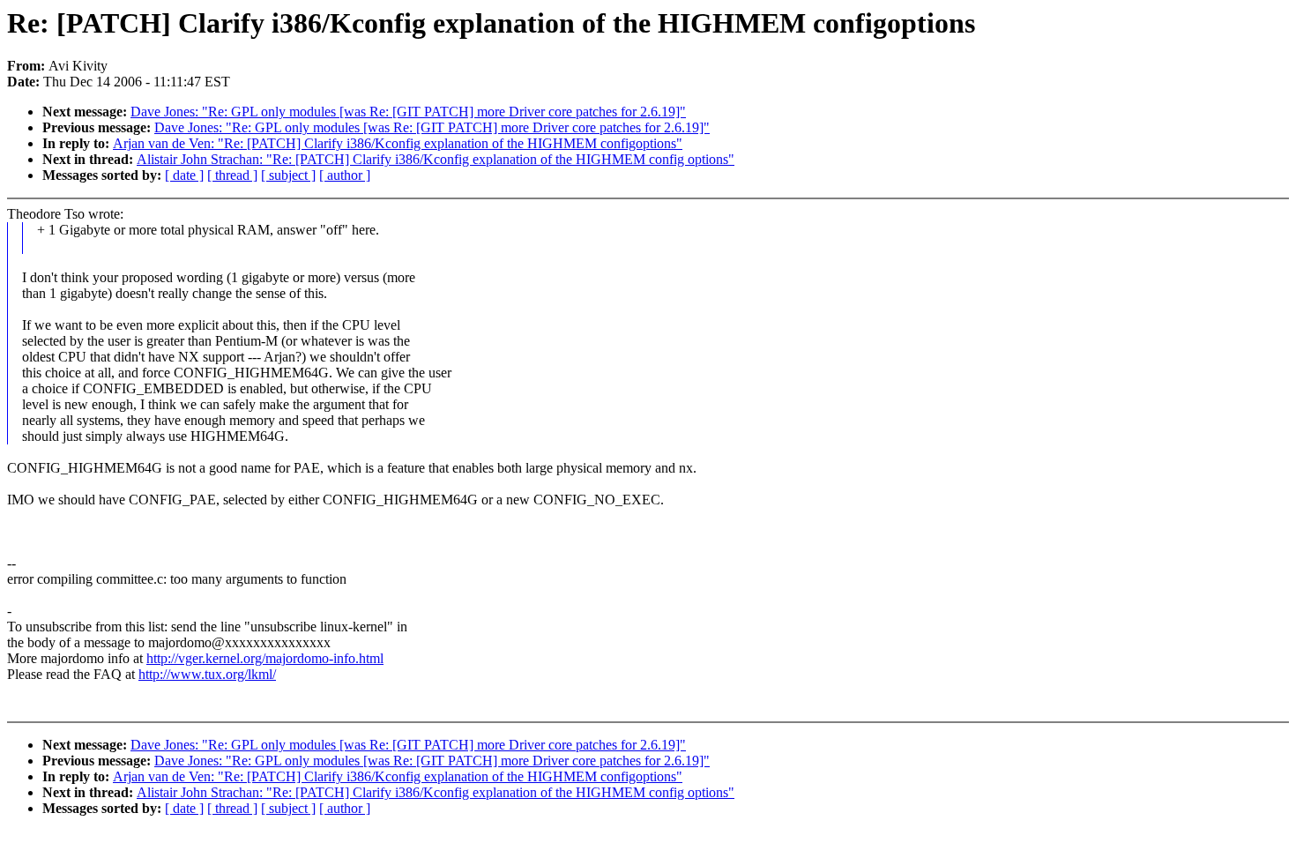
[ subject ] (288, 175)
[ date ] (184, 175)
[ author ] (344, 175)
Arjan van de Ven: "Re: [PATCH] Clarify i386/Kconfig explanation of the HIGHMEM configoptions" (397, 143)
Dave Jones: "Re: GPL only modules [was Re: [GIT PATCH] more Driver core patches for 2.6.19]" (408, 111)
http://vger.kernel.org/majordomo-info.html (265, 658)
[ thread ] (232, 175)
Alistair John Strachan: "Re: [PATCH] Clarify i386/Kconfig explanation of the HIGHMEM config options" (435, 159)
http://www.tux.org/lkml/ (207, 674)
